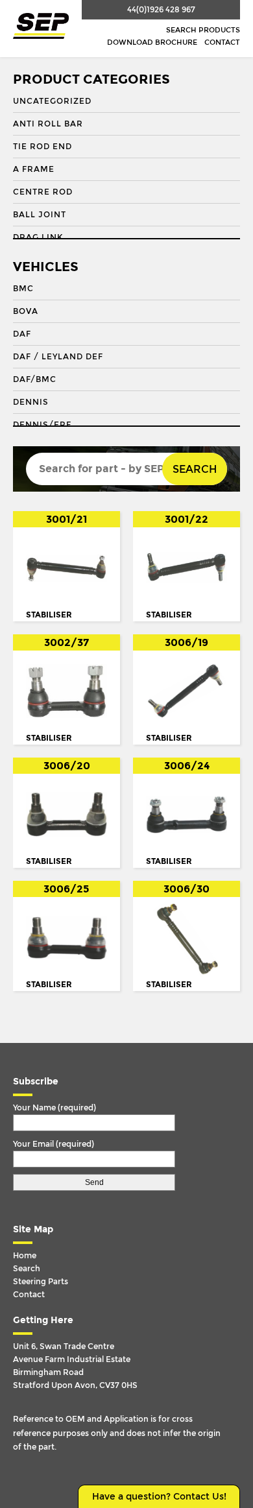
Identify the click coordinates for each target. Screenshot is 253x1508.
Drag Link (38, 237)
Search (195, 469)
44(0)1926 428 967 (161, 9)
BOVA (25, 311)
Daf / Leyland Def (58, 356)
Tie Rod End (42, 146)
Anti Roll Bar (48, 123)
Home (24, 1255)
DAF (22, 334)
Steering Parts (40, 1281)
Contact (222, 42)
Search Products (203, 30)
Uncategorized (52, 101)
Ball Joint (39, 214)
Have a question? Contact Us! (159, 1496)
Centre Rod (43, 192)
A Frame (33, 169)
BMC (23, 288)
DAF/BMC (34, 379)
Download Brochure (152, 42)
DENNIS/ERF (42, 424)
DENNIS (31, 402)
